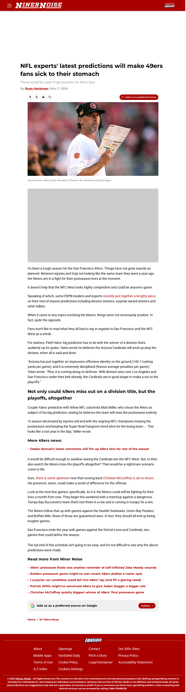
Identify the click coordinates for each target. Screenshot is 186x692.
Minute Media (23, 678)
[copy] (49, 97)
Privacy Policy (128, 655)
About (37, 649)
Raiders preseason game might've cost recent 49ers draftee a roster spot (86, 574)
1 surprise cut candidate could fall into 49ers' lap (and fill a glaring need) (85, 580)
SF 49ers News (49, 619)
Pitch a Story (98, 655)
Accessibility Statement (135, 662)
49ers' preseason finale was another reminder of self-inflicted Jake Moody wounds (93, 567)
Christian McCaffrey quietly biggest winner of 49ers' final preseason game (87, 592)
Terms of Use (43, 662)
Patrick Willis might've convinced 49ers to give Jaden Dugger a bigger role (87, 586)
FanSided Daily (69, 655)
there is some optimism (53, 478)
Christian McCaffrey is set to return (128, 478)
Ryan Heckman (36, 88)
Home (32, 619)
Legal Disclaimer (101, 662)
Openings (65, 649)
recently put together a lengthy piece (129, 296)
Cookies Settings (70, 669)
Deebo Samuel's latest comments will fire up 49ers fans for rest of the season (89, 449)
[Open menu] (9, 5)
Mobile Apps (42, 655)
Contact (94, 649)
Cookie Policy (68, 662)
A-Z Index (40, 669)
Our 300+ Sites (129, 649)
